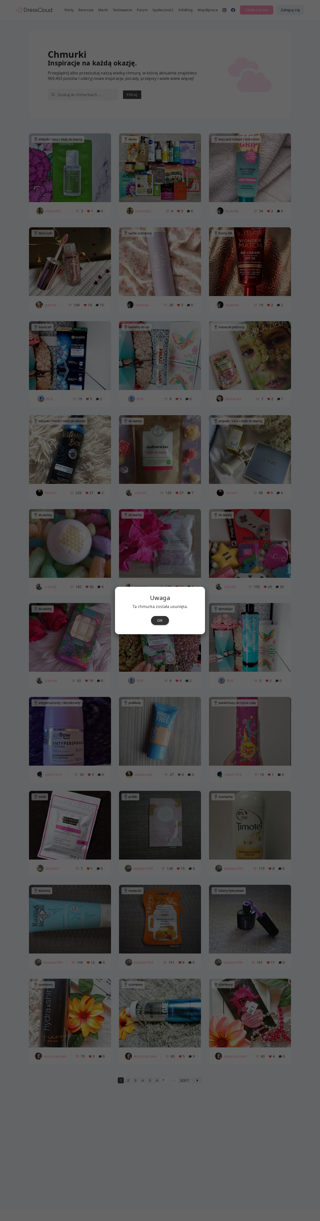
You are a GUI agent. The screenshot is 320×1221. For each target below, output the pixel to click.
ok (160, 620)
